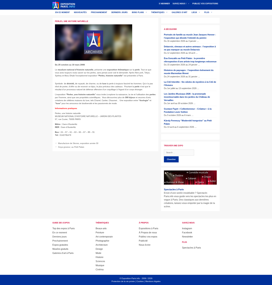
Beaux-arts (101, 228)
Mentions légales (153, 281)
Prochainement (99, 12)
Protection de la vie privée (123, 281)
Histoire (99, 257)
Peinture (100, 232)
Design (99, 249)
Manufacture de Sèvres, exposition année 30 (78, 143)
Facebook (187, 232)
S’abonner (164, 4)
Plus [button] (206, 12)
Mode (98, 253)
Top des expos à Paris (63, 228)
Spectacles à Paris (191, 247)
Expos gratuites (60, 245)
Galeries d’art (179, 12)
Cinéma (100, 269)
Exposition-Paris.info (131, 278)
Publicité (143, 241)
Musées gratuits (60, 249)
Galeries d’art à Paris (63, 253)
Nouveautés (80, 12)
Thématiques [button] (157, 12)
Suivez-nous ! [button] (179, 4)
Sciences (100, 261)
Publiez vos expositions (205, 4)
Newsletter (187, 236)
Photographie (102, 241)
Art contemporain (104, 236)
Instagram (187, 228)
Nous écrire (144, 245)
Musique (100, 265)
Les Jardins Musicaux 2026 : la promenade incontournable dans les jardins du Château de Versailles (187, 97)
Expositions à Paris (148, 228)
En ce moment (62, 12)
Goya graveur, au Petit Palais (71, 147)
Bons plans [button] (138, 12)
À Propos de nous (148, 232)
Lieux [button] (194, 12)
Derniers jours (119, 12)
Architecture (102, 245)
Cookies (140, 281)
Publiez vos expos (148, 236)
